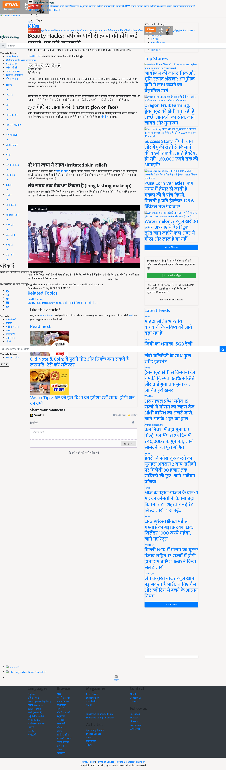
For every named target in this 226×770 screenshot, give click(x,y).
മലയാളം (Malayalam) (39, 702)
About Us (134, 694)
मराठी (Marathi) (35, 705)
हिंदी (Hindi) (33, 698)
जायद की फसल (13, 71)
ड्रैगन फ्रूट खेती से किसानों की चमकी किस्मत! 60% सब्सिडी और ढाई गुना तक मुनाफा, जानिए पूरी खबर (170, 381)
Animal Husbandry (154, 425)
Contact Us (135, 698)
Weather (149, 396)
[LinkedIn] (7, 302)
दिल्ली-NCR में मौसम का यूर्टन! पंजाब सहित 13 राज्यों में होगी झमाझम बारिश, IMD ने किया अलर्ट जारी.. (171, 559)
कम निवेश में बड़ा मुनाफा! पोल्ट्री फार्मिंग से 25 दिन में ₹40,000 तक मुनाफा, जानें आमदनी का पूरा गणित (169, 438)
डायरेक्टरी (57, 10)
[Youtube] (7, 306)
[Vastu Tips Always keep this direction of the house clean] (49, 382)
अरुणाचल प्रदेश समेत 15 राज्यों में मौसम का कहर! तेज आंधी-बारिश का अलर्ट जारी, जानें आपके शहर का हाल (169, 410)
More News (171, 604)
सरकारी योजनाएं (72, 6)
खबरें (59, 694)
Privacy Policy (88, 762)
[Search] (37, 15)
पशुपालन (84, 6)
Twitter (134, 718)
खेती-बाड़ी (59, 6)
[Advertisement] (171, 631)
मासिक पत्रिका (46, 10)
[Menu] (31, 2)
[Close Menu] (1, 41)
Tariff (89, 705)
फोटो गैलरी (11, 320)
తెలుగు (31, 731)
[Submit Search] (223, 349)
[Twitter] (7, 298)
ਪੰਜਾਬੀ (31, 727)
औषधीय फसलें (63, 713)
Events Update (93, 734)
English (31, 694)
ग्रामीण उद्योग (109, 6)
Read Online (92, 694)
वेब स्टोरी (120, 6)
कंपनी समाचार (173, 6)
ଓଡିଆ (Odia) (34, 720)
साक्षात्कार (161, 6)
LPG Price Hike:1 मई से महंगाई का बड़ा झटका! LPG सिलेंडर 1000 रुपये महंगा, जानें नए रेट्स (169, 530)
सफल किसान (137, 6)
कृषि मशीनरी (12, 68)
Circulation (91, 702)
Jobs (105, 31)
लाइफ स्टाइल (96, 31)
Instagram (135, 725)
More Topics (12, 358)
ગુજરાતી (32, 735)
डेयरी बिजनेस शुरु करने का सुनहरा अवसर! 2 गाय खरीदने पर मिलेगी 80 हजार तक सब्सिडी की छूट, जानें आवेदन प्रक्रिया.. (170, 470)
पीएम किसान (12, 79)
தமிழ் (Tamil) (34, 709)
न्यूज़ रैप (44, 31)
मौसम (52, 6)
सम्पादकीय (185, 6)
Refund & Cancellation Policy (130, 762)
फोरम (8, 331)
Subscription (92, 698)
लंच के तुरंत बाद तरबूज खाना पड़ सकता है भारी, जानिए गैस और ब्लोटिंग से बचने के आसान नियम (171, 587)
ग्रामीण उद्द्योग (63, 735)
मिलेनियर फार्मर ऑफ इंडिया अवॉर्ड (21, 60)
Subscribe (113, 279)
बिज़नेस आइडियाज (14, 75)
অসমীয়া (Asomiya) (36, 724)
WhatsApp (135, 729)
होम (42, 6)
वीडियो (36, 10)
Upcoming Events (95, 730)
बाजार (146, 6)
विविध (110, 31)
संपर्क (8, 342)
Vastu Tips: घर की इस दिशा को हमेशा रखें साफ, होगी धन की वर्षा (82, 401)
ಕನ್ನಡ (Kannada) (36, 716)
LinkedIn (134, 721)
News (147, 368)
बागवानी (92, 6)
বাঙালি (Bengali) (35, 713)
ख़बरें (47, 6)
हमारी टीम (10, 338)
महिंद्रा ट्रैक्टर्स (11, 64)
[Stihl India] (159, 31)
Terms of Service (105, 762)
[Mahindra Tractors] (185, 31)
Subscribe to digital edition (100, 718)
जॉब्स (116, 680)
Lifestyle (149, 574)
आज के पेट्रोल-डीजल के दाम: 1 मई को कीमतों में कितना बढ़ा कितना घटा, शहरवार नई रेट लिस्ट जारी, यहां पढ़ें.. (171, 502)
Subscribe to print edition (99, 714)
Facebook (135, 714)
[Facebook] (7, 290)
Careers (134, 702)
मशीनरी (100, 6)
